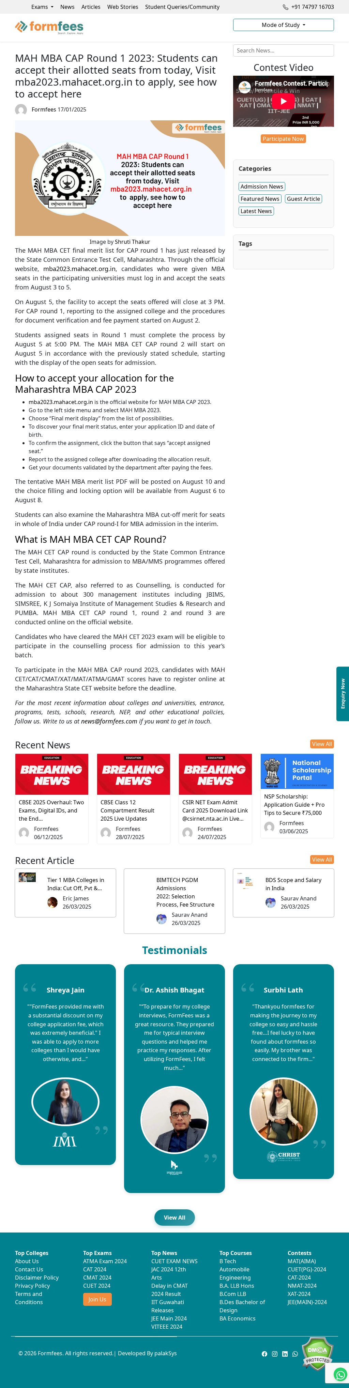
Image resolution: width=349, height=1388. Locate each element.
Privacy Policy (32, 1285)
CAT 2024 (94, 1269)
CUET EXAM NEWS (174, 1261)
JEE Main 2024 (169, 1318)
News (67, 7)
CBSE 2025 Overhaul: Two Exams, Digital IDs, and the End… (51, 810)
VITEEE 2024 (166, 1326)
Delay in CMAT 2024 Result (169, 1290)
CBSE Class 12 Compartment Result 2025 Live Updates (127, 810)
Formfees (44, 109)
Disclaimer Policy (37, 1277)
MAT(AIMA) (302, 1261)
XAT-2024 (299, 1294)
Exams (40, 7)
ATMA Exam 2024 (105, 1261)
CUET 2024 (96, 1285)
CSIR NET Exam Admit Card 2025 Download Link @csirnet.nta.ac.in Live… (215, 810)
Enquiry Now (342, 694)
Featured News (260, 199)
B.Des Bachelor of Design (242, 1306)
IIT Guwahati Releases (167, 1306)
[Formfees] (120, 27)
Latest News (256, 211)
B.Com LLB (232, 1294)
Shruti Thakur (132, 241)
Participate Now (283, 139)
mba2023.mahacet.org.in (79, 269)
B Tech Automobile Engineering (235, 1269)
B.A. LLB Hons (236, 1285)
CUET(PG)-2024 (307, 1269)
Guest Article (303, 199)
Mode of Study (281, 25)
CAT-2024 (299, 1277)
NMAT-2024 (302, 1285)
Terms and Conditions (29, 1298)
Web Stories (122, 7)
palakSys (165, 1353)
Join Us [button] (97, 1299)
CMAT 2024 (97, 1277)
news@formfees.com (109, 721)
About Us (27, 1261)
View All (322, 744)
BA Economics (237, 1318)
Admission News (262, 186)
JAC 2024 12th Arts (168, 1273)
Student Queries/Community (182, 7)
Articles (91, 7)
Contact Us (29, 1269)
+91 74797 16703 (312, 7)
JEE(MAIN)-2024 (307, 1302)
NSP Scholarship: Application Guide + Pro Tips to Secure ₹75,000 (294, 805)
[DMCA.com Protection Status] (317, 1353)
